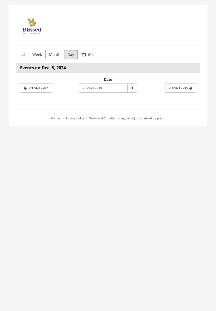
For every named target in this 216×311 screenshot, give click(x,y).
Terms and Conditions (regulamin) (112, 118)
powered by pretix (152, 118)
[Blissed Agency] (31, 26)
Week (37, 54)
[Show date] (132, 88)
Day (70, 54)
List (22, 54)
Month (55, 54)
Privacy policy (75, 118)
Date (108, 79)
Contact (56, 118)
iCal (91, 54)
